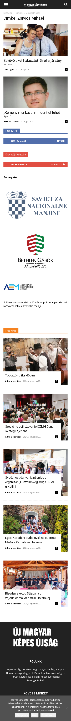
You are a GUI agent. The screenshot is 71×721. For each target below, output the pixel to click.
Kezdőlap (8, 12)
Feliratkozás (57, 164)
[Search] (66, 4)
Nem (34, 715)
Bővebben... (48, 715)
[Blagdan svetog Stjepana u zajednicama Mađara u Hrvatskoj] (35, 584)
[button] (5, 4)
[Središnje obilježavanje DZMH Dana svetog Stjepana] (35, 417)
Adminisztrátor (13, 381)
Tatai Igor (8, 69)
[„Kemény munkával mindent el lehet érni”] (35, 92)
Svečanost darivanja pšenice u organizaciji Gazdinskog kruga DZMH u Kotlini (30, 482)
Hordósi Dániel (11, 121)
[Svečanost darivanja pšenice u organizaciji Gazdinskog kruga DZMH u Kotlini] (35, 472)
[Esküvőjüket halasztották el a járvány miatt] (35, 40)
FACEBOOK (12, 131)
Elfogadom (22, 715)
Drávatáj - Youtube (16, 154)
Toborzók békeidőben (20, 375)
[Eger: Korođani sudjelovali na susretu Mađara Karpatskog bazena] (35, 528)
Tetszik (61, 141)
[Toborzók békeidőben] (35, 361)
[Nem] (66, 708)
